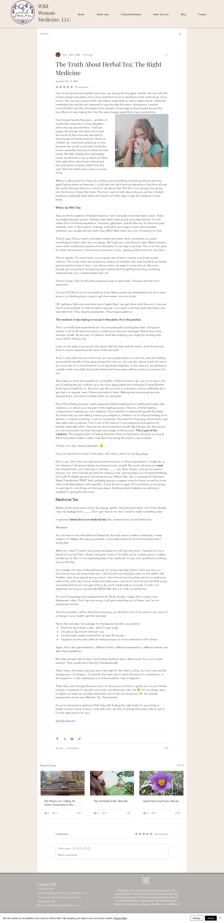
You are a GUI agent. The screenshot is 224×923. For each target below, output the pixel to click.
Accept (211, 918)
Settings (197, 918)
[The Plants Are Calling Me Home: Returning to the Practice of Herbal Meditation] (63, 783)
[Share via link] (79, 738)
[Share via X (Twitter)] (64, 738)
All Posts (44, 33)
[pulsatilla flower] (161, 783)
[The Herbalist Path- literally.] (112, 783)
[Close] (220, 918)
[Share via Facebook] (57, 738)
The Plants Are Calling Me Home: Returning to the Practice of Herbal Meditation (62, 802)
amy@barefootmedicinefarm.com (61, 905)
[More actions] (166, 55)
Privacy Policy (120, 918)
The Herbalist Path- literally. (111, 801)
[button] (179, 34)
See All (180, 765)
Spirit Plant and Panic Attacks (161, 801)
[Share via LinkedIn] (72, 738)
